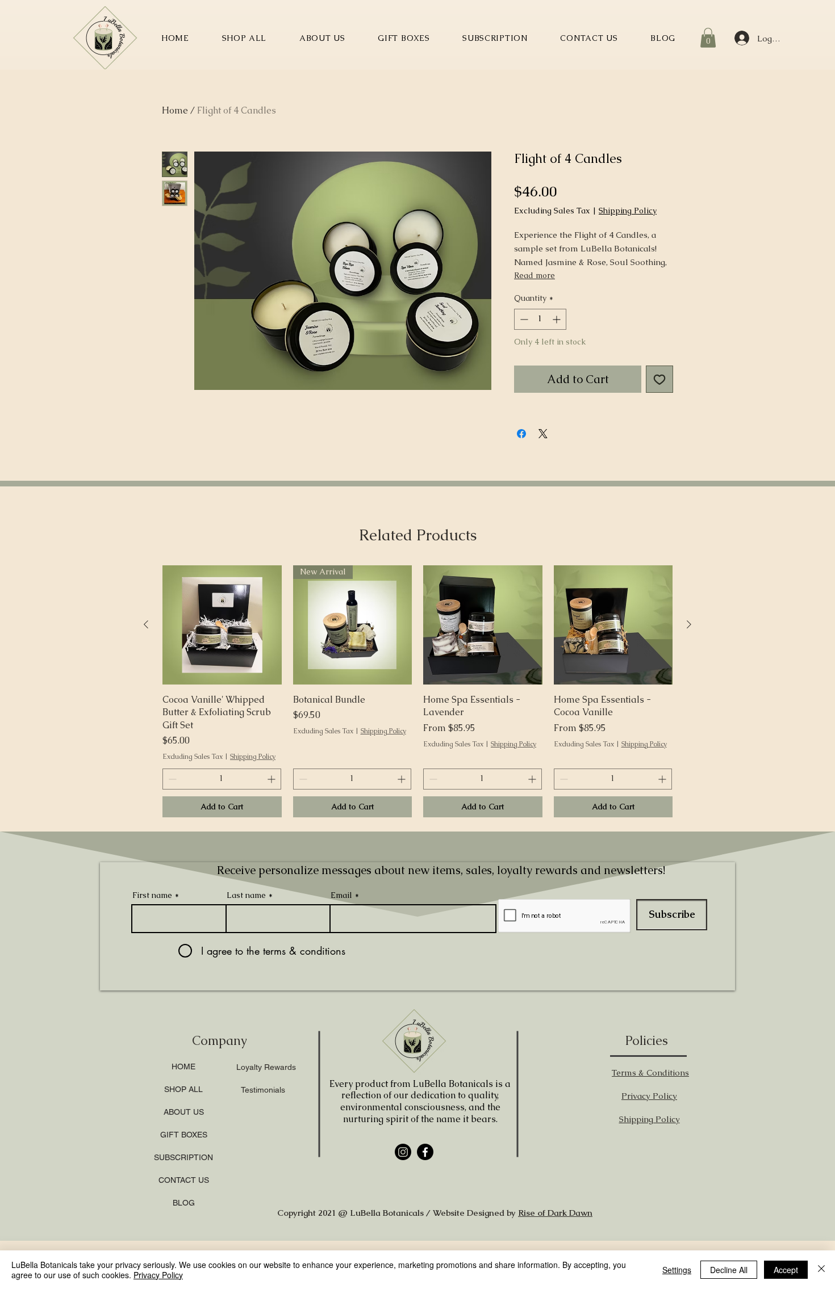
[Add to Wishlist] (659, 379)
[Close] (821, 1269)
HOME (183, 1142)
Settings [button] (676, 1269)
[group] (417, 766)
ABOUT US (184, 1187)
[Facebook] (425, 1227)
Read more (534, 275)
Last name (246, 971)
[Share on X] (543, 433)
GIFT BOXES (183, 1210)
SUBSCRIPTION (183, 1232)
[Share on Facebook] (521, 433)
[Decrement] (523, 319)
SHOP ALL (183, 1164)
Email (341, 971)
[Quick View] (222, 700)
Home (175, 110)
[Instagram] (403, 1227)
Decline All (729, 1269)
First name (152, 971)
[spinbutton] (540, 319)
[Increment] (557, 319)
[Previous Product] (146, 700)
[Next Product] (689, 700)
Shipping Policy (628, 210)
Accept (786, 1269)
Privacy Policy (158, 1274)
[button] (708, 38)
